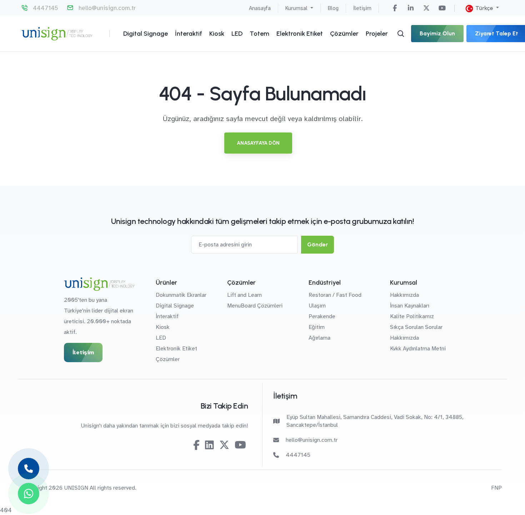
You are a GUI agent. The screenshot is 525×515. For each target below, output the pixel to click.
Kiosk (216, 34)
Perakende (322, 316)
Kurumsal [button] (297, 8)
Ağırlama (319, 337)
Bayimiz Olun (437, 33)
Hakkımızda (404, 295)
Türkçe (484, 8)
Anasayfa (260, 8)
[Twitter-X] (426, 8)
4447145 (45, 8)
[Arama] (401, 34)
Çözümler (344, 34)
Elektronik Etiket (299, 34)
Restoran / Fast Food (335, 295)
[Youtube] (442, 8)
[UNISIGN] (56, 33)
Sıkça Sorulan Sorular (416, 327)
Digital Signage (145, 34)
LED (236, 34)
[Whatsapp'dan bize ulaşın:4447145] (28, 493)
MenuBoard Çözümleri (254, 305)
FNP (496, 487)
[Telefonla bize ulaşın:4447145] (28, 468)
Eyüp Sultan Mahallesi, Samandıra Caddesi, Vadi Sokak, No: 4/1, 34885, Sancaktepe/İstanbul (375, 421)
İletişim (362, 8)
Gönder (317, 244)
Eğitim (317, 327)
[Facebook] (395, 8)
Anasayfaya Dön (258, 143)
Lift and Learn (244, 295)
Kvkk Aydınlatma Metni (418, 348)
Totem (259, 34)
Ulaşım (317, 305)
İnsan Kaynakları (409, 305)
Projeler (377, 34)
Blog (333, 8)
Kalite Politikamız (412, 316)
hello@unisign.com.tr (107, 8)
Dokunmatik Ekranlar (181, 295)
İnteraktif (188, 34)
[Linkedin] (411, 8)
